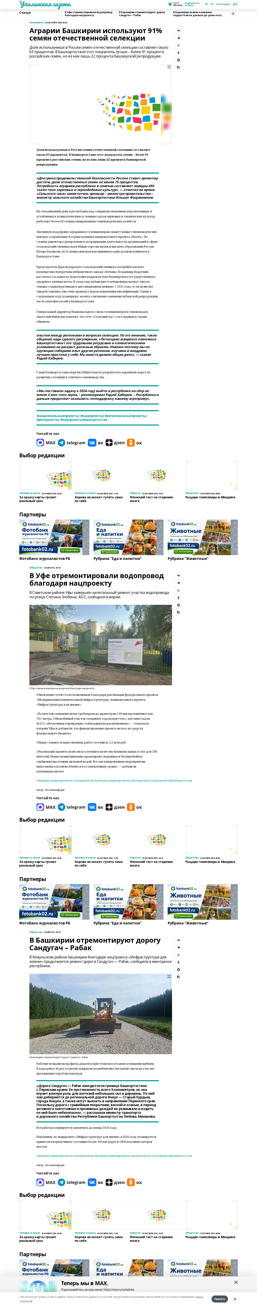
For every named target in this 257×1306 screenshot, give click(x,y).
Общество (36, 567)
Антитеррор (223, 4)
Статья (24, 13)
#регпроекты (47, 419)
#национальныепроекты (57, 415)
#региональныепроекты (125, 415)
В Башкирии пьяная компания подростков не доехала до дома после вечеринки (198, 14)
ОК (211, 4)
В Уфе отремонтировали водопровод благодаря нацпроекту (88, 14)
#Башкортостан (83, 419)
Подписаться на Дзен (192, 4)
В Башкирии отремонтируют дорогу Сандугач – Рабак (142, 14)
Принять (219, 1299)
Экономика (36, 22)
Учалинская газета (45, 3)
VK (206, 4)
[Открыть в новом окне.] (46, 443)
